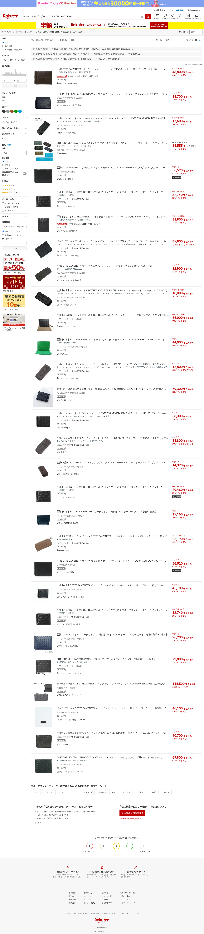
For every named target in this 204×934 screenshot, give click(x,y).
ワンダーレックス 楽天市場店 (70, 280)
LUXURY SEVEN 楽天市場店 (70, 105)
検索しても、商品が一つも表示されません (52, 818)
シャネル (102, 792)
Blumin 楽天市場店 (66, 179)
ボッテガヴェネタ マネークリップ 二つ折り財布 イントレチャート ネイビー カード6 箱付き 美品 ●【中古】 (114, 634)
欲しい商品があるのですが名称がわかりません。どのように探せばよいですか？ (67, 812)
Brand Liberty (64, 551)
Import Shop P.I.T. (65, 428)
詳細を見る (116, 59)
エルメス (165, 792)
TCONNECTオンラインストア (70, 695)
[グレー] (8, 111)
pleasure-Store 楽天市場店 (69, 474)
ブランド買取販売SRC (67, 206)
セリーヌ (72, 792)
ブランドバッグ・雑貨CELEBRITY (72, 720)
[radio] (3, 42)
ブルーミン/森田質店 (67, 572)
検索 (15, 86)
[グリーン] (16, 111)
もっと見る (39, 823)
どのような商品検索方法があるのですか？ (52, 815)
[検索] (148, 16)
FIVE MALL (63, 354)
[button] (194, 11)
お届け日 (5, 158)
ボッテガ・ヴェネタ (9, 122)
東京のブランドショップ (68, 326)
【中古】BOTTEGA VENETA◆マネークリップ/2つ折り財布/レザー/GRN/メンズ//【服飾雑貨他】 (109, 511)
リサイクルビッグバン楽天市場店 (71, 597)
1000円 (153, 792)
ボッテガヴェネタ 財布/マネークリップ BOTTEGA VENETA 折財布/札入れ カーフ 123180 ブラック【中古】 (114, 413)
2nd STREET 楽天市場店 (68, 523)
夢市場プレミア (65, 452)
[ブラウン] (12, 111)
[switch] (25, 173)
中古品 (4, 101)
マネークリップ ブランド (121, 792)
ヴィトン (141, 792)
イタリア (5, 138)
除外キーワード (8, 239)
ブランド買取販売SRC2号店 (69, 624)
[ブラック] (4, 111)
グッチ (36, 792)
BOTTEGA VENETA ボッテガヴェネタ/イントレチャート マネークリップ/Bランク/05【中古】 (107, 266)
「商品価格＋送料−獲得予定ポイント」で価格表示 (49, 40)
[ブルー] (20, 111)
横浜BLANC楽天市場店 (67, 133)
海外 (10, 145)
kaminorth (63, 153)
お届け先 (5, 148)
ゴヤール (48, 792)
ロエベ (60, 792)
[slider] (2, 76)
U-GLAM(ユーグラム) (67, 400)
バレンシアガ (87, 792)
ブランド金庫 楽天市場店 (68, 646)
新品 (4, 97)
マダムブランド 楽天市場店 (69, 256)
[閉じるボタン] (198, 49)
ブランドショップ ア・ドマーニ (71, 673)
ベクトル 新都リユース (67, 305)
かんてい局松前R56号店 (68, 84)
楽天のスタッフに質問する (132, 813)
